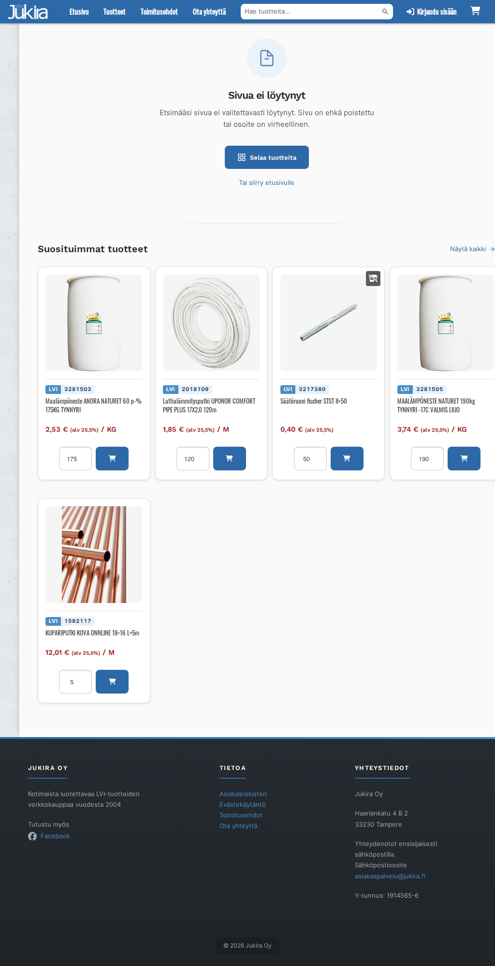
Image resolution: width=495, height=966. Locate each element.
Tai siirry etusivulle (266, 182)
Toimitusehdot (159, 11)
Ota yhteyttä (209, 11)
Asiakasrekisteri (243, 794)
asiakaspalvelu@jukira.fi (390, 876)
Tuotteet (114, 11)
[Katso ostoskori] (475, 11)
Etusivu (79, 11)
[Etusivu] (30, 11)
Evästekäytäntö (242, 804)
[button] (112, 458)
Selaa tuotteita (273, 157)
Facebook (55, 836)
